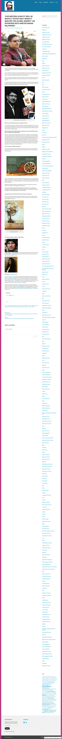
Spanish (49, 707)
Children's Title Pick (46, 173)
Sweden (43, 581)
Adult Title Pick (45, 56)
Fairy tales (44, 230)
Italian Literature (45, 334)
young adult (44, 663)
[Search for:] (49, 16)
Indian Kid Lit (44, 312)
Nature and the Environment (47, 440)
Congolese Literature (46, 189)
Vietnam (43, 634)
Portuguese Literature (46, 495)
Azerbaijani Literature (46, 101)
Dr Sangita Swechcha (13, 274)
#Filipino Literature (46, 32)
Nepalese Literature (28, 305)
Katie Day (55, 699)
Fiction (44, 695)
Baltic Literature (45, 106)
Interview (44, 319)
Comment (35, 336)
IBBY (43, 298)
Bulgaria (43, 146)
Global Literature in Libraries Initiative (14, 305)
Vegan (43, 711)
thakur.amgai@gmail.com (12, 255)
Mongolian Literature (46, 418)
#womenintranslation (45, 685)
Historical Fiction (45, 284)
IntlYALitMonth (45, 322)
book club (44, 134)
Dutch (43, 694)
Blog (56, 2)
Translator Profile (45, 607)
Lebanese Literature (46, 372)
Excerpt (43, 228)
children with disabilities (47, 170)
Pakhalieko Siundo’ (10, 281)
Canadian (44, 158)
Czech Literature (45, 197)
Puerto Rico (44, 507)
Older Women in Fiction (46, 471)
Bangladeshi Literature (46, 108)
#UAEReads (44, 683)
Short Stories (44, 550)
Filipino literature (45, 239)
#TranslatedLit (52, 682)
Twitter (26, 723)
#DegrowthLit (48, 677)
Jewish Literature (45, 348)
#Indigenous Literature (46, 34)
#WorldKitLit (51, 690)
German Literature (46, 261)
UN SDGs (43, 624)
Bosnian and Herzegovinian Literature (49, 137)
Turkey (50, 709)
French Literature (45, 254)
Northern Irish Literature (47, 466)
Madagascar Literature (46, 379)
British (43, 144)
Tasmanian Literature (46, 595)
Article (43, 77)
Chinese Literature (45, 182)
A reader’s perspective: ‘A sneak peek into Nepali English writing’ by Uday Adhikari (19, 318)
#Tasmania (48, 681)
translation (45, 709)
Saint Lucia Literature (46, 533)
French (50, 695)
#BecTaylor (48, 676)
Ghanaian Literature (46, 263)
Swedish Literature (46, 585)
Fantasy (43, 235)
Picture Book (51, 703)
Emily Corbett (47, 694)
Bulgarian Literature (46, 149)
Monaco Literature (45, 416)
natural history (45, 435)
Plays (43, 485)
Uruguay (43, 626)
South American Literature (47, 562)
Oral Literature (45, 476)
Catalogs (52, 2)
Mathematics (44, 393)
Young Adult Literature (24, 306)
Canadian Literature (46, 161)
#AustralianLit (44, 676)
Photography (44, 480)
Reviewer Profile (45, 519)
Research (44, 514)
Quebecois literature (46, 509)
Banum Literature (45, 115)
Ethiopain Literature (46, 223)
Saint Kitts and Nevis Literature (48, 531)
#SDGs (55, 680)
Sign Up (7, 728)
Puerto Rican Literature (46, 504)
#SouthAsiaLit (44, 681)
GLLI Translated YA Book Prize (48, 266)
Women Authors (45, 641)
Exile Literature (51, 694)
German (53, 695)
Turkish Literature (45, 616)
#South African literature (47, 44)
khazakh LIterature (46, 358)
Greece (43, 276)
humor (43, 293)
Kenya (43, 355)
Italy (43, 336)
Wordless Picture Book (46, 651)
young (43, 661)
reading (43, 511)
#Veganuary (44, 49)
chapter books (45, 168)
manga (43, 391)
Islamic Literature (45, 329)
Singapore (44, 552)
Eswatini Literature (46, 220)
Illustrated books (45, 303)
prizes (43, 497)
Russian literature (45, 528)
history (43, 286)
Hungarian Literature (46, 296)
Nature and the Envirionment (48, 437)
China (43, 180)
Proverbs (44, 499)
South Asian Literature (46, 564)
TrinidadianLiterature (46, 614)
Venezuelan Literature (46, 632)
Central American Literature (47, 165)
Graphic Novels (47, 696)
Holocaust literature (46, 288)
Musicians (44, 428)
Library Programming (46, 374)
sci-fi (43, 538)
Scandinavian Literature (47, 535)
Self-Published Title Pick (47, 542)
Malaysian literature (46, 381)
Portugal (43, 492)
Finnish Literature (45, 244)
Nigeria (43, 452)
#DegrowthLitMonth (53, 677)
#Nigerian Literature (46, 39)
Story (43, 571)
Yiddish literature (45, 658)
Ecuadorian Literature (46, 211)
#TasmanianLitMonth (45, 682)
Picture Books (44, 483)
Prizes (40, 2)
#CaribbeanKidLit (52, 676)
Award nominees (45, 96)
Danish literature (45, 201)
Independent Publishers (46, 307)
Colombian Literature (46, 187)
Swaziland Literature (46, 578)
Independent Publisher (46, 305)
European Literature (46, 225)
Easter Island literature (46, 208)
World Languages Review (47, 653)
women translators (46, 649)
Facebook (8, 289)
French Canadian (45, 251)
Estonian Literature (46, 218)
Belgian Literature (45, 125)
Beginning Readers (45, 120)
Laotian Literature (45, 367)
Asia (43, 82)
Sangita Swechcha (16, 306)
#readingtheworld (45, 41)
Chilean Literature (45, 175)
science (43, 540)
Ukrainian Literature (46, 621)
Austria (43, 92)
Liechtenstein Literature (47, 377)
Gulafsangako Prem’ (18, 282)
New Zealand (44, 449)
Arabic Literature (45, 70)
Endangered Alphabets (46, 216)
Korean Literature (45, 362)
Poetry (43, 488)
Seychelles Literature (46, 547)
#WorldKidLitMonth (45, 687)
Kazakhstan (44, 353)
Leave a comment (31, 306)
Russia (43, 523)
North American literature (47, 464)
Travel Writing (45, 609)
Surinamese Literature (46, 576)
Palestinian (44, 478)
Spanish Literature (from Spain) (48, 569)
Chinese (54, 692)
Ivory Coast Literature (46, 338)
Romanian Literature (46, 521)
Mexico (43, 400)
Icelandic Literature (46, 300)
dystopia (43, 206)
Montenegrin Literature (46, 421)
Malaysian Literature (46, 384)
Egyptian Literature (46, 213)
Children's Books (48, 692)
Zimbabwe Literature (46, 665)
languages (44, 365)
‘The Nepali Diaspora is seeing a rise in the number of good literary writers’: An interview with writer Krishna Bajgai (21, 313)
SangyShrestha (17, 288)
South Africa (44, 557)
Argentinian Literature (46, 72)
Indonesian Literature (46, 315)
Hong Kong (44, 291)
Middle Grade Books (46, 405)
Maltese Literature (46, 389)
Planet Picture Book (53, 704)
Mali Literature (45, 386)
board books (44, 132)
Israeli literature (45, 331)
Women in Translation (46, 646)
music (43, 426)
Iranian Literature (45, 324)
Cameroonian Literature (47, 156)
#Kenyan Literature (46, 37)
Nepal (43, 445)
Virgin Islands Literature (47, 637)
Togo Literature (45, 600)
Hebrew (43, 281)
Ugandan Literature (46, 619)
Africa (43, 61)
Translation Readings (46, 604)
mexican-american (45, 398)
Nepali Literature (35, 305)
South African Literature (47, 559)
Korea (43, 360)
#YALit (49, 691)
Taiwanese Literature (46, 593)
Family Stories (45, 232)
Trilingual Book (45, 612)
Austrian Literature (46, 94)
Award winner (45, 99)
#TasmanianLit (52, 681)
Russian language (45, 526)
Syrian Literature (49, 708)
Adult (52, 691)
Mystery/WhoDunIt (46, 433)
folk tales (44, 247)
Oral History (44, 473)
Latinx (43, 369)
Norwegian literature (46, 468)
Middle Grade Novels (46, 408)
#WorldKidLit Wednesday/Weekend (49, 53)
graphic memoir (45, 272)
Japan (43, 341)
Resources (45, 2)
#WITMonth (48, 684)
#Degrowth (44, 29)
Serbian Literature (45, 545)
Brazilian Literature (46, 139)
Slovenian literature (46, 554)
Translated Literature (46, 602)
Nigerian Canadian (45, 454)
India (43, 310)
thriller (43, 597)
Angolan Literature (46, 65)
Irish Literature (45, 327)
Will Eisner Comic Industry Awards (48, 639)
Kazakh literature (45, 350)
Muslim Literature (45, 430)
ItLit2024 (49, 699)
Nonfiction (44, 461)
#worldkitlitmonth (44, 691)
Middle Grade (44, 403)
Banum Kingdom (45, 113)
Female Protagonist (46, 237)
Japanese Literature (46, 346)
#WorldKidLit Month (46, 51)
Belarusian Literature (46, 123)
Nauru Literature (45, 442)
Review (43, 516)
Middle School (45, 410)
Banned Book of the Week (47, 111)
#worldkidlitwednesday (47, 689)
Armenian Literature (46, 75)
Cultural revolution (46, 194)
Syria (43, 590)
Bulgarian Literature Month (47, 151)
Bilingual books (45, 127)
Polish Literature (45, 490)
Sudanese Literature (46, 573)
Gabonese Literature (46, 259)
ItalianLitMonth (44, 699)
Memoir (43, 396)
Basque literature (45, 118)
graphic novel (44, 274)
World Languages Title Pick (47, 656)
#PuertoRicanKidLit (51, 680)
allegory (43, 63)
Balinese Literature (46, 103)
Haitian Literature (45, 279)
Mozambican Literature (46, 423)
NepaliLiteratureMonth (9, 306)
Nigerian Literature (46, 457)
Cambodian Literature (46, 154)
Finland (43, 242)
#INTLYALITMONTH (45, 680)
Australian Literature (46, 89)
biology (43, 130)
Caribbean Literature (46, 163)
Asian (43, 84)
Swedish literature (45, 583)
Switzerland (44, 588)
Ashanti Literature (45, 80)
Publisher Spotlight (46, 502)
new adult (44, 447)
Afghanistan (44, 58)
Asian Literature (45, 87)
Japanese (44, 343)
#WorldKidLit (46, 686)
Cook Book (44, 192)
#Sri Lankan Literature (46, 46)
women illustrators (46, 644)
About (36, 2)
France (43, 249)
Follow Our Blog (8, 719)
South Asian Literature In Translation (49, 566)
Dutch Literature (45, 204)
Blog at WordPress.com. (8, 737)
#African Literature (46, 27)
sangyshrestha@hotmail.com (28, 288)
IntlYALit (45, 698)
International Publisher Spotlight (48, 317)
